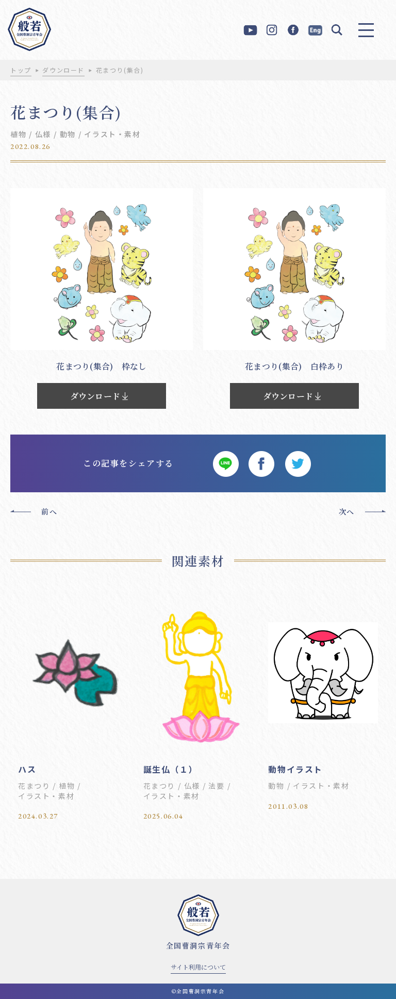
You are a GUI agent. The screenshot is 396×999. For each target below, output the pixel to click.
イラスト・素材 (112, 134)
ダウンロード (63, 69)
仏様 (43, 134)
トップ (20, 69)
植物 (18, 134)
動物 (68, 134)
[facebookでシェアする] (261, 463)
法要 (216, 786)
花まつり (34, 786)
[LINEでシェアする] (225, 463)
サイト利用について (198, 966)
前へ (49, 511)
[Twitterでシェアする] (297, 463)
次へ (347, 511)
